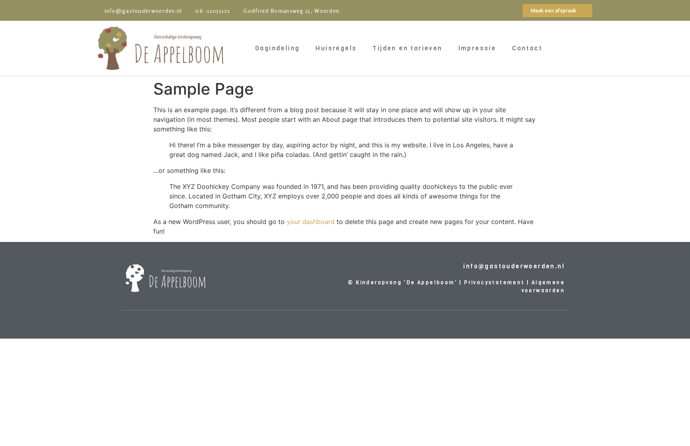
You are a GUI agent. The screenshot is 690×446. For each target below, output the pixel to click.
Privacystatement (494, 282)
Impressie (477, 48)
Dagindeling (277, 48)
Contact (527, 48)
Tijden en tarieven (407, 48)
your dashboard (311, 222)
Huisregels (336, 48)
